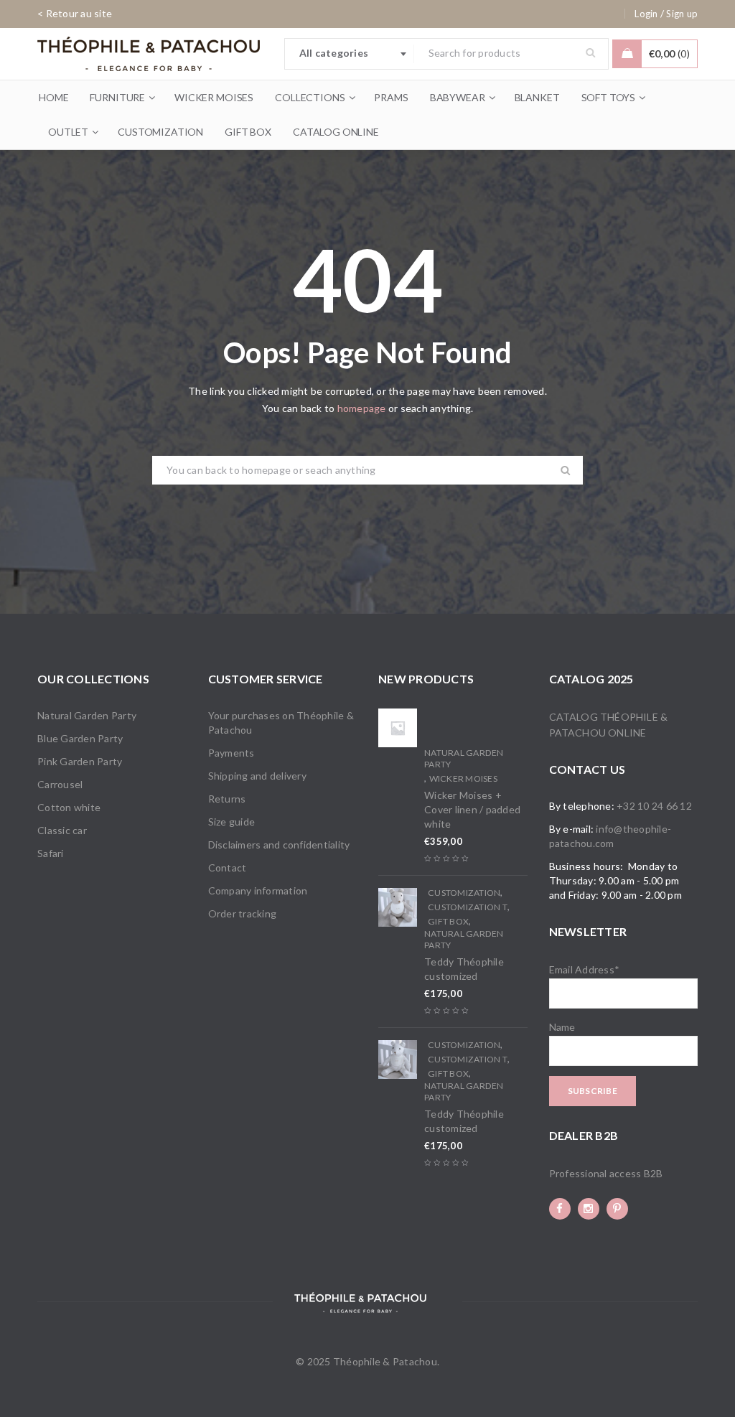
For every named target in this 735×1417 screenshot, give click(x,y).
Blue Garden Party (80, 738)
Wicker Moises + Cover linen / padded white (472, 809)
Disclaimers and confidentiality (279, 844)
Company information (258, 890)
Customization (464, 892)
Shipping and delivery (257, 776)
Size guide (232, 821)
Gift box (448, 921)
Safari (50, 853)
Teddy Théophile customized (464, 968)
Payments (231, 753)
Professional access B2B (606, 1173)
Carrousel (60, 784)
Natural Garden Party (86, 715)
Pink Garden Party (79, 761)
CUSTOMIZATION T (467, 907)
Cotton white (68, 807)
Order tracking (242, 913)
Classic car (62, 830)
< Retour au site (74, 13)
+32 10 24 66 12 (654, 806)
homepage (361, 408)
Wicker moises (463, 778)
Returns (227, 798)
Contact (227, 867)
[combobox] (349, 54)
